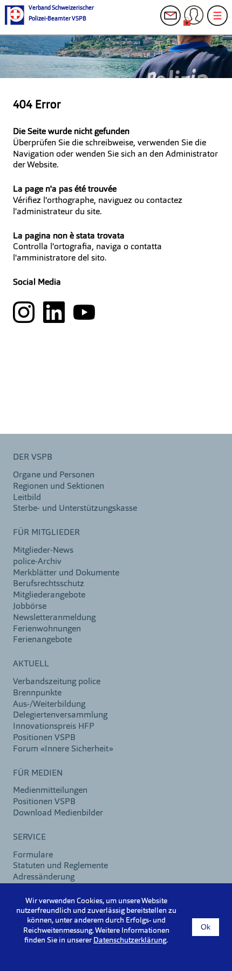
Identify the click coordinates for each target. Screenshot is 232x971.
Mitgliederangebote (49, 595)
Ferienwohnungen (47, 629)
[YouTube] (84, 312)
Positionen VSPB (44, 738)
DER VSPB (32, 457)
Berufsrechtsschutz (48, 584)
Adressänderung (43, 877)
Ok (205, 927)
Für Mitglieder (46, 533)
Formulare (33, 855)
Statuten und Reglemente (60, 866)
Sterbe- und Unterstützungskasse (75, 508)
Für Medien (38, 773)
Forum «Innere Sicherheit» (63, 749)
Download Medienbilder (58, 813)
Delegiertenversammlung (60, 715)
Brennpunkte (37, 693)
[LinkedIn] (55, 312)
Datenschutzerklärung (129, 940)
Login (196, 21)
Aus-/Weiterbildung (49, 704)
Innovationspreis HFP (53, 726)
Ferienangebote (42, 640)
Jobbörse (29, 606)
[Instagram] (25, 312)
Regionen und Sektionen (58, 486)
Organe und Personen (53, 475)
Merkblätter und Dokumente (66, 573)
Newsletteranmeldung (54, 618)
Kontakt (173, 21)
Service (29, 837)
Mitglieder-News (43, 550)
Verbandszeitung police (56, 682)
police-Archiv (37, 562)
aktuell (31, 664)
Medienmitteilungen (50, 790)
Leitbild (27, 498)
